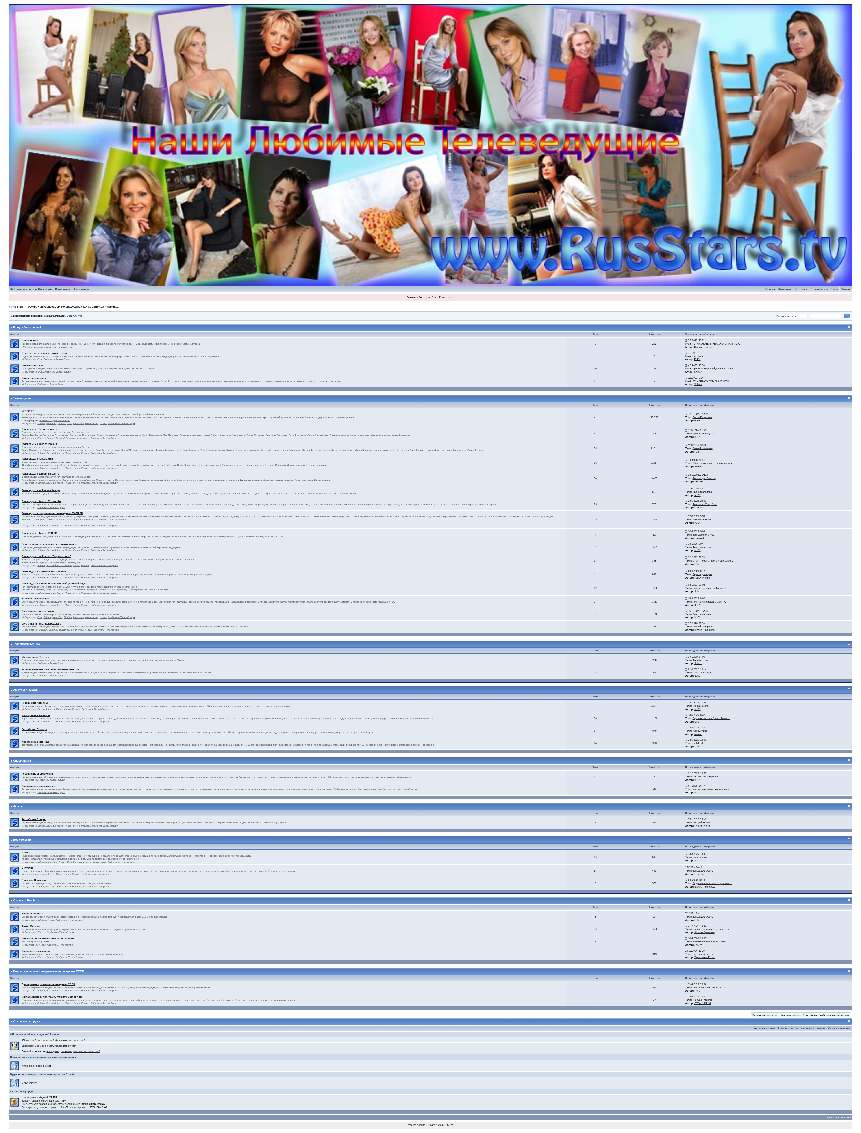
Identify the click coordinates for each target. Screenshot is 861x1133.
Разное (26, 852)
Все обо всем (22, 839)
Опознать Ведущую (34, 880)
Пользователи (819, 289)
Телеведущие (22, 398)
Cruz (39, 359)
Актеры (18, 806)
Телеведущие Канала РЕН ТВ (39, 533)
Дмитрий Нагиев (702, 822)
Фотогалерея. (82, 289)
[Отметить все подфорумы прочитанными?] (14, 417)
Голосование (30, 340)
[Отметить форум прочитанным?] (14, 343)
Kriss (697, 990)
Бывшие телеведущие (35, 598)
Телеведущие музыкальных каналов (44, 571)
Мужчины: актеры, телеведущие (41, 623)
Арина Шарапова (702, 492)
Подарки (770, 289)
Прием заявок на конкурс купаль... (712, 929)
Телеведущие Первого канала (40, 429)
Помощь (846, 289)
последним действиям (59, 1051)
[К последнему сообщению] (686, 340)
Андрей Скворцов (703, 626)
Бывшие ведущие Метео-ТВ (54, 420)
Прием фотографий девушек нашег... (713, 368)
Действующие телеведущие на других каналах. (50, 544)
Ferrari (698, 507)
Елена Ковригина (702, 417)
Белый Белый (702, 826)
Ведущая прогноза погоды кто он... (712, 883)
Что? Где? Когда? (702, 672)
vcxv (697, 420)
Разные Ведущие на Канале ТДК (711, 588)
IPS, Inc (449, 1125)
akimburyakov (97, 1104)
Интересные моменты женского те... (713, 789)
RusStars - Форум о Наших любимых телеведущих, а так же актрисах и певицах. (65, 306)
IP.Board (430, 1125)
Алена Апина (700, 730)
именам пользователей (86, 1051)
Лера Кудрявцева (702, 574)
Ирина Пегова (701, 706)
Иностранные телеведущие (38, 611)
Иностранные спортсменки (38, 786)
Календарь (785, 289)
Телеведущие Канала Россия (39, 444)
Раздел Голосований (27, 327)
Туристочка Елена (704, 957)
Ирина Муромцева (703, 433)
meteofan (51, 423)
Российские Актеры (34, 819)
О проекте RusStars (26, 900)
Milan (697, 721)
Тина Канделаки (702, 547)
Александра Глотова (704, 478)
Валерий (699, 874)
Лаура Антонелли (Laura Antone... (711, 718)
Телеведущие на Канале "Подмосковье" (46, 556)
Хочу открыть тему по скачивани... (712, 381)
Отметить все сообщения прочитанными (826, 1015)
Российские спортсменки (37, 773)
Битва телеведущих (34, 378)
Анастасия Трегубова (705, 504)
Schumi (698, 384)
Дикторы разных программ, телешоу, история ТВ (52, 997)
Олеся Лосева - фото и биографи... (713, 560)
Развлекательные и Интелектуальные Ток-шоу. (50, 669)
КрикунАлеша (702, 577)
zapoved (699, 538)
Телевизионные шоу (26, 644)
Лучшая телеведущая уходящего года (44, 353)
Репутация (801, 289)
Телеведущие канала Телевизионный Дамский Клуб (54, 583)
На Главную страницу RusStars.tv (31, 289)
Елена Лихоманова (703, 534)
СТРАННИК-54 (702, 1003)
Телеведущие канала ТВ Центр (40, 473)
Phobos (62, 423)
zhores (103, 423)
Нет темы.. (698, 356)
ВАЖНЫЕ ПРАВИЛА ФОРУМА (710, 941)
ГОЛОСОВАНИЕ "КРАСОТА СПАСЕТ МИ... (716, 343)
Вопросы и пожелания (36, 951)
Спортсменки (22, 760)
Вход (434, 297)
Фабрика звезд (701, 660)
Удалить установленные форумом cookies (776, 1015)
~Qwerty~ (42, 630)
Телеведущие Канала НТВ (37, 458)
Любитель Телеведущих (57, 359)
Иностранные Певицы (35, 741)
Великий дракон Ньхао (85, 423)
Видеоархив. (63, 289)
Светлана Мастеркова (705, 776)
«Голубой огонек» (703, 999)
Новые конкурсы (32, 365)
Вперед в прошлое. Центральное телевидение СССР (48, 971)
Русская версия (416, 1125)
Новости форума (32, 913)
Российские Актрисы (35, 702)
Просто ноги (700, 857)
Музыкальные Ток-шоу (36, 657)
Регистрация (446, 297)
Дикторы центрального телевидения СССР (48, 984)
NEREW (698, 481)
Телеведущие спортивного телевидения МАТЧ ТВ (52, 513)
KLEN (697, 359)
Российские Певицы (34, 729)
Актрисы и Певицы (25, 689)
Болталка (27, 867)
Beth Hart (698, 743)
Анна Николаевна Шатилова (709, 987)
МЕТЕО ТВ (28, 411)
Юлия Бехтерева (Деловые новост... (713, 463)
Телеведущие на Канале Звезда (41, 490)
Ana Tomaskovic (702, 614)
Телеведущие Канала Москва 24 (41, 501)
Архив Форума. (31, 926)
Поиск (834, 289)
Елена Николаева (703, 448)
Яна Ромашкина (702, 519)
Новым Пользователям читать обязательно (48, 938)
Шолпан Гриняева (704, 347)
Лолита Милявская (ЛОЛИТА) (709, 601)
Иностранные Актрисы (36, 715)
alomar (698, 372)
